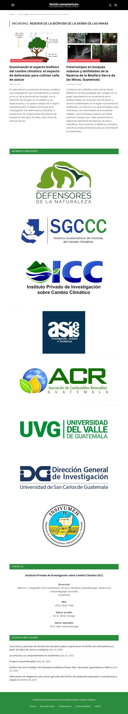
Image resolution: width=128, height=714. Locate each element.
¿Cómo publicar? (83, 706)
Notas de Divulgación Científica (27, 60)
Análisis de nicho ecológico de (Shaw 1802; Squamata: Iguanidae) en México (61, 667)
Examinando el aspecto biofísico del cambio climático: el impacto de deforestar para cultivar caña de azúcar (34, 73)
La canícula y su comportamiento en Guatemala (34, 655)
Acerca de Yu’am (47, 706)
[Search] (115, 5)
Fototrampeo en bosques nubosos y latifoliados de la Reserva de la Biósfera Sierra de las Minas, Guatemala (90, 73)
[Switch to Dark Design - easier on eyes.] (110, 5)
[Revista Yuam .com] (64, 5)
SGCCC (98, 706)
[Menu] (13, 5)
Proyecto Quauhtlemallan (23, 661)
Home (33, 706)
